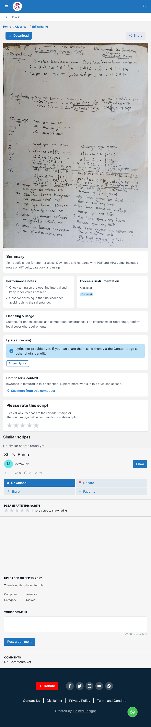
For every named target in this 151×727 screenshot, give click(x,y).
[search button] (144, 6)
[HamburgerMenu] (6, 6)
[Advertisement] (75, 544)
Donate (88, 483)
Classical (21, 26)
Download (21, 35)
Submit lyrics (18, 363)
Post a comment (19, 641)
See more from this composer (33, 391)
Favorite (89, 491)
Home (7, 26)
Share (138, 35)
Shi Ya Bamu (39, 26)
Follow (140, 463)
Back (16, 17)
